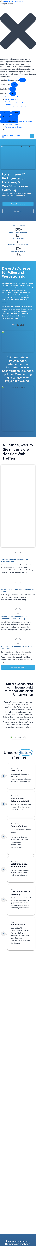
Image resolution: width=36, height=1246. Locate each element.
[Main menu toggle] (32, 136)
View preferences (9, 117)
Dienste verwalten (11, 99)
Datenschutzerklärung (13, 127)
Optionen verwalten (12, 97)
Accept (5, 113)
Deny (16, 113)
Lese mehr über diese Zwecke (16, 107)
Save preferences (9, 121)
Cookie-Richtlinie (11, 124)
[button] (18, 31)
